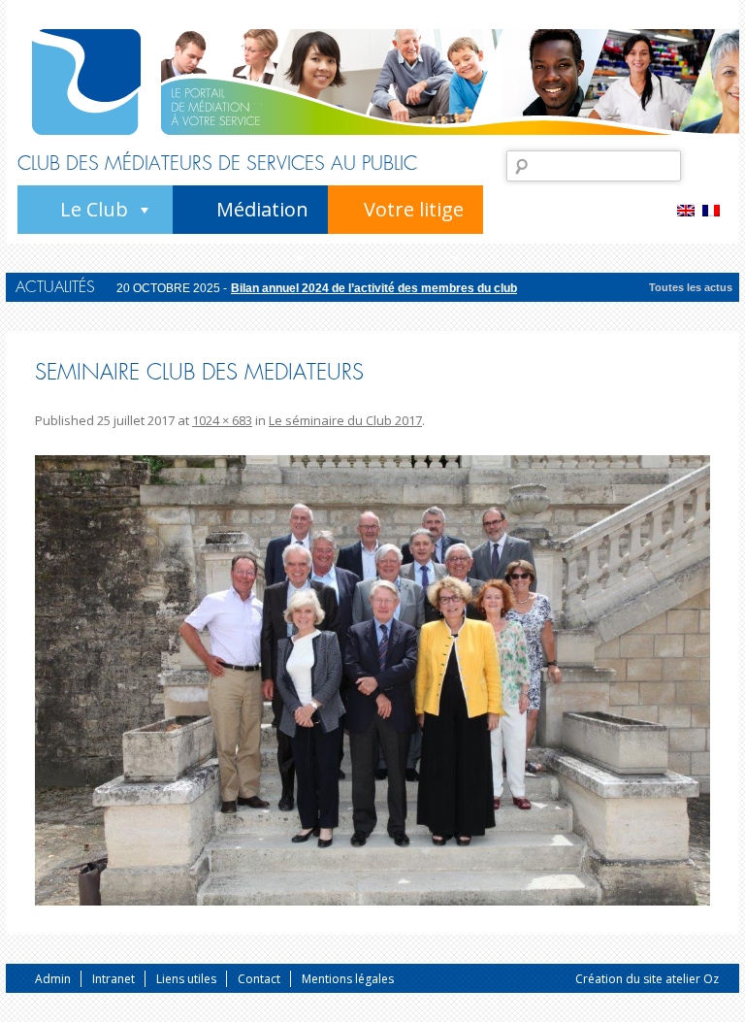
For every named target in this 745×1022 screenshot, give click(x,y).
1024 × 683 (222, 420)
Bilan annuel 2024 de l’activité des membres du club (374, 287)
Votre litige (414, 209)
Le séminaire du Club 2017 (345, 420)
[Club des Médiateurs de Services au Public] (86, 82)
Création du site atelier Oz (647, 979)
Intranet (113, 979)
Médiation (262, 209)
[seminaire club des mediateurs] (372, 680)
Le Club (94, 209)
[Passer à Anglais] (689, 209)
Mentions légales (348, 979)
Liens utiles (186, 979)
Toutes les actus (690, 287)
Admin (53, 979)
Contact (259, 979)
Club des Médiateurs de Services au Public (217, 164)
